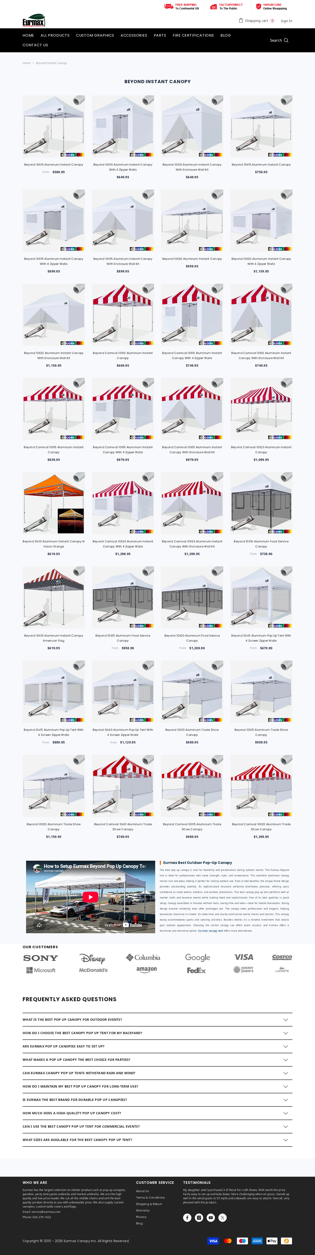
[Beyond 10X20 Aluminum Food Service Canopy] (192, 597)
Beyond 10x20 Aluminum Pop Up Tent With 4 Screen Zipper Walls (123, 732)
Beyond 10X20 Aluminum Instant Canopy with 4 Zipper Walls (261, 261)
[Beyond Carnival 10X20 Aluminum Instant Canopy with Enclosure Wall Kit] (192, 503)
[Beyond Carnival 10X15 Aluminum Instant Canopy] (54, 409)
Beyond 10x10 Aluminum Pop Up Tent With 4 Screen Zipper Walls (261, 638)
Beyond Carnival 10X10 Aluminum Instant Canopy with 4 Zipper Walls (192, 355)
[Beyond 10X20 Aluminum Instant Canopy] (192, 221)
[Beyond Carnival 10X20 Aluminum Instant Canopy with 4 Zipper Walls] (123, 503)
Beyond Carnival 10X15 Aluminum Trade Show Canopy (192, 826)
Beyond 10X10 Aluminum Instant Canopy (53, 165)
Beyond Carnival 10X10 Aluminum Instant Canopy (123, 355)
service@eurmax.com (46, 1212)
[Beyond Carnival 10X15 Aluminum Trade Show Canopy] (192, 786)
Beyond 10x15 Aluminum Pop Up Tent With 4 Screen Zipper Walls (53, 732)
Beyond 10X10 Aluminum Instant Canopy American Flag (53, 638)
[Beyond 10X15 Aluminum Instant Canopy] (261, 126)
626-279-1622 (42, 1217)
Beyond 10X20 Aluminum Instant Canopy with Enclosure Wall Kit (54, 355)
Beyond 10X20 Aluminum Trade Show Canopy (54, 826)
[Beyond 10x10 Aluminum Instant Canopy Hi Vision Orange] (54, 503)
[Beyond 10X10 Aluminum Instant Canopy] (54, 126)
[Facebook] (187, 1218)
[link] (157, 963)
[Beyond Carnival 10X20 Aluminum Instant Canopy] (261, 409)
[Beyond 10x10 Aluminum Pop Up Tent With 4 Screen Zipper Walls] (261, 597)
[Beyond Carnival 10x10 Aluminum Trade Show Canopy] (123, 786)
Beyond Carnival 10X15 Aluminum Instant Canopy (53, 449)
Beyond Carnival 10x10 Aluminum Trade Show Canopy (123, 826)
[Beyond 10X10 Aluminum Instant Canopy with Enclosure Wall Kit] (192, 126)
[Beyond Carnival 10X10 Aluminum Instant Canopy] (123, 315)
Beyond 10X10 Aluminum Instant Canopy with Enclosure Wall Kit (192, 167)
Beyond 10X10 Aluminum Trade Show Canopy (192, 732)
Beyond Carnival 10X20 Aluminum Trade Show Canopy (261, 826)
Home (27, 63)
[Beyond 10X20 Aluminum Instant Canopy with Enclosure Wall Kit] (54, 315)
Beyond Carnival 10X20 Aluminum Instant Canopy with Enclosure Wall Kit (192, 543)
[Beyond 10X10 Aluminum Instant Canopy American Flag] (54, 597)
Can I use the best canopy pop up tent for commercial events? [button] (81, 1126)
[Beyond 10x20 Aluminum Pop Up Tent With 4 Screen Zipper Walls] (123, 692)
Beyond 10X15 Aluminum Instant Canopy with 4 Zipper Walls (53, 261)
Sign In (286, 21)
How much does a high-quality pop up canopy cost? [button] (72, 1113)
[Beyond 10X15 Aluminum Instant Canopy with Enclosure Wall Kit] (123, 221)
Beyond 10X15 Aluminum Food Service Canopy (122, 638)
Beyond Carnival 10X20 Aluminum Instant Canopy (261, 449)
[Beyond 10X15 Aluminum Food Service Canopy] (123, 597)
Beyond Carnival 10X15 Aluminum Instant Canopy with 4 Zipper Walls (123, 449)
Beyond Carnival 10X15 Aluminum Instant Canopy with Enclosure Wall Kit (192, 449)
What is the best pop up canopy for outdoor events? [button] (72, 1019)
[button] (157, 1019)
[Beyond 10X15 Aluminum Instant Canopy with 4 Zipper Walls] (54, 221)
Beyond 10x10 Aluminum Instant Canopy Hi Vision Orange (54, 543)
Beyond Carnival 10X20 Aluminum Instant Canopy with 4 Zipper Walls (123, 543)
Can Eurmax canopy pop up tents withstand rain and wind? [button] (79, 1073)
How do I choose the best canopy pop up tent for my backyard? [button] (82, 1033)
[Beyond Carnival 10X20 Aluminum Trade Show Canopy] (261, 786)
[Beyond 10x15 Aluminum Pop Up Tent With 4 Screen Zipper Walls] (54, 692)
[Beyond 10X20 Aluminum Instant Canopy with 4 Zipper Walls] (261, 221)
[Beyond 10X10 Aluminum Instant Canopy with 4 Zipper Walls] (123, 126)
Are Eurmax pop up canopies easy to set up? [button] (64, 1046)
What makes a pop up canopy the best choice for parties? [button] (76, 1059)
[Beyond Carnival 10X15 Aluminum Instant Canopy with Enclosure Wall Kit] (192, 409)
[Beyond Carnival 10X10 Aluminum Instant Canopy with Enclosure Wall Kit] (261, 315)
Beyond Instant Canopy (51, 63)
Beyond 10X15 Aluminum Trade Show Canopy (261, 732)
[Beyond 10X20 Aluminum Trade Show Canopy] (54, 786)
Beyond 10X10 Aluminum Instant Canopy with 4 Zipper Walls (122, 167)
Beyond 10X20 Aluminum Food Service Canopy (192, 638)
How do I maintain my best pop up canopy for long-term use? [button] (80, 1086)
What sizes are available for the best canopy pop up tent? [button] (77, 1140)
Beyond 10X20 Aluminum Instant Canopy (192, 259)
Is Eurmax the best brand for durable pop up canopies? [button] (75, 1099)
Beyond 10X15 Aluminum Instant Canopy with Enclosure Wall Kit (122, 261)
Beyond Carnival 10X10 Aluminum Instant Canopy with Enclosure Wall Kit (261, 355)
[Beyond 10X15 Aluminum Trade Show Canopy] (261, 692)
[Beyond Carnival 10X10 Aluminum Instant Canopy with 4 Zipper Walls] (192, 315)
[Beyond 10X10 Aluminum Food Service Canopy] (261, 503)
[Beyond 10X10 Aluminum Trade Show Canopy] (192, 692)
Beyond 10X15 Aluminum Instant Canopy (261, 165)
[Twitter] (222, 1218)
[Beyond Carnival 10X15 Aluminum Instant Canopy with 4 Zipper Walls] (123, 409)
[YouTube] (211, 1218)
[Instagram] (199, 1218)
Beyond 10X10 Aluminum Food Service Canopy (261, 543)
